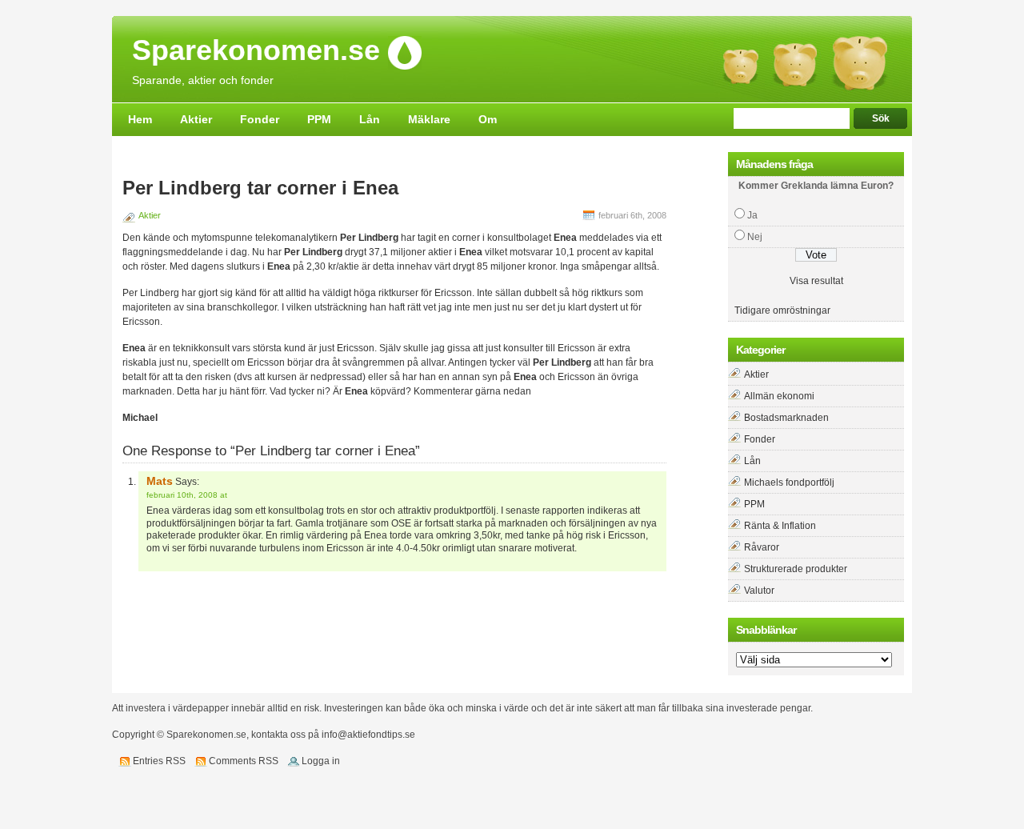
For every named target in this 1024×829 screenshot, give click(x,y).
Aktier (196, 119)
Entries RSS (159, 761)
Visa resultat (816, 280)
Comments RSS (243, 761)
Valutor (759, 590)
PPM (319, 119)
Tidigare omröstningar (782, 310)
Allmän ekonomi (779, 396)
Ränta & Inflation (780, 525)
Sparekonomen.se (256, 51)
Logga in (321, 761)
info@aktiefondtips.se (368, 734)
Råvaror (761, 547)
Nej (754, 236)
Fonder (259, 119)
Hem (140, 119)
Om (487, 119)
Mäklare (429, 119)
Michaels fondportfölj (789, 482)
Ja (752, 215)
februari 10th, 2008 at (186, 495)
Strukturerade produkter (795, 569)
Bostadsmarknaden (786, 417)
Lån (369, 119)
